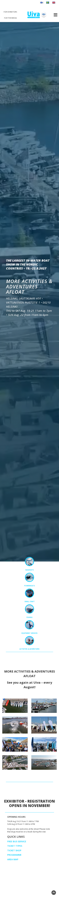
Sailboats (29, 570)
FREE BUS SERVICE (16, 841)
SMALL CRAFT (30, 601)
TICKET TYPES (14, 845)
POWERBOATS (29, 586)
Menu (55, 15)
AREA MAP (12, 859)
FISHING (29, 617)
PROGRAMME (14, 854)
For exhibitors (10, 12)
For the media (10, 18)
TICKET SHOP (14, 850)
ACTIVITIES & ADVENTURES (29, 649)
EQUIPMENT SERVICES (29, 633)
